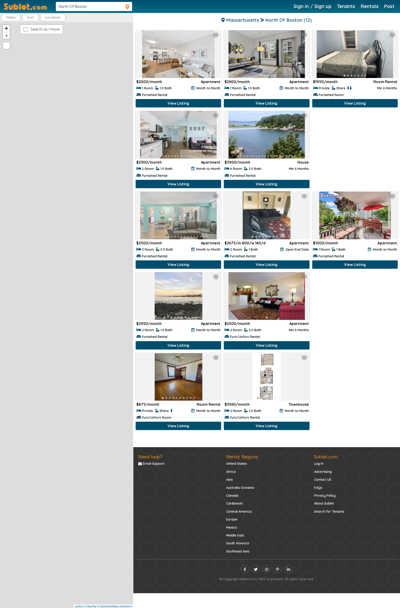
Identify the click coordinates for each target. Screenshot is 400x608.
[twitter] (256, 569)
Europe (232, 519)
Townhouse (299, 404)
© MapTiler (90, 606)
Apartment (210, 81)
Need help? (150, 457)
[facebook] (245, 569)
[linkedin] (288, 569)
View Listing (178, 103)
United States (236, 463)
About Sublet (324, 503)
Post (389, 6)
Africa (231, 472)
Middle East (235, 535)
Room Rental (385, 81)
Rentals (369, 6)
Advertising (323, 472)
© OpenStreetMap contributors (114, 606)
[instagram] (266, 569)
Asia (229, 479)
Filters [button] (11, 17)
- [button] (6, 35)
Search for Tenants (329, 511)
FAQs (318, 488)
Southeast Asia (237, 551)
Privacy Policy (325, 495)
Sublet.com (326, 457)
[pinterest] (277, 569)
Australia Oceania (240, 488)
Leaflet (78, 606)
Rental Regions (242, 457)
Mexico (231, 527)
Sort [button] (30, 17)
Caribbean (234, 503)
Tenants (346, 6)
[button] (53, 17)
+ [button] (6, 28)
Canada (232, 495)
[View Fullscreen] (6, 45)
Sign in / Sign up (312, 6)
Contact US (322, 479)
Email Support (153, 463)
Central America (239, 511)
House (303, 162)
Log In (318, 463)
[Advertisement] (355, 146)
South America (237, 543)
